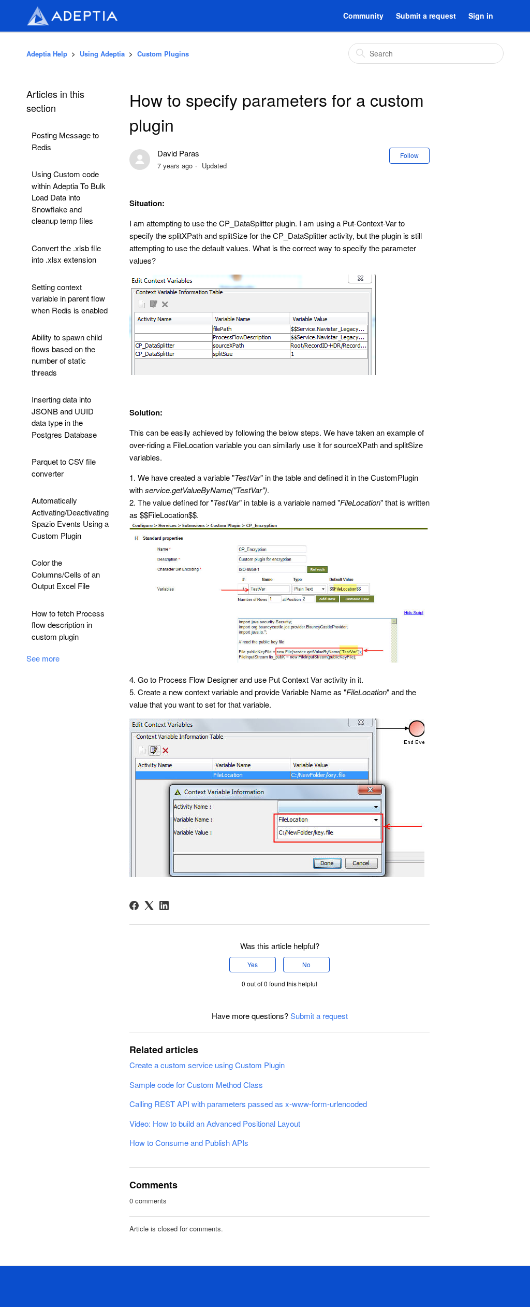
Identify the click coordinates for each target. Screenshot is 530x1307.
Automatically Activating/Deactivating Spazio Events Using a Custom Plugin (70, 518)
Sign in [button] (480, 15)
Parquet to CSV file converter (64, 467)
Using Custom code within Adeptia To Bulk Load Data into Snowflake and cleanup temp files (69, 197)
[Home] (71, 15)
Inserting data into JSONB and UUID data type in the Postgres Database (64, 417)
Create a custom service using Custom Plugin (207, 1064)
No (306, 964)
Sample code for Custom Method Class (196, 1084)
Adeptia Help (46, 54)
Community (363, 15)
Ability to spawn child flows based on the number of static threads (67, 355)
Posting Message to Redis (65, 141)
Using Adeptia (102, 54)
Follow (409, 155)
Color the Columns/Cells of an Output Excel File (66, 574)
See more (43, 658)
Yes (252, 964)
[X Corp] (149, 905)
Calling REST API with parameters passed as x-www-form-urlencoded (248, 1103)
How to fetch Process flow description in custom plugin (68, 625)
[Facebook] (134, 905)
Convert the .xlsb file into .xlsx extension (66, 253)
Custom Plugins (163, 54)
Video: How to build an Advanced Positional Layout (214, 1123)
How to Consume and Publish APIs (188, 1142)
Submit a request (426, 15)
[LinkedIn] (164, 905)
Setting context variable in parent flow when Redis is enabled (70, 298)
